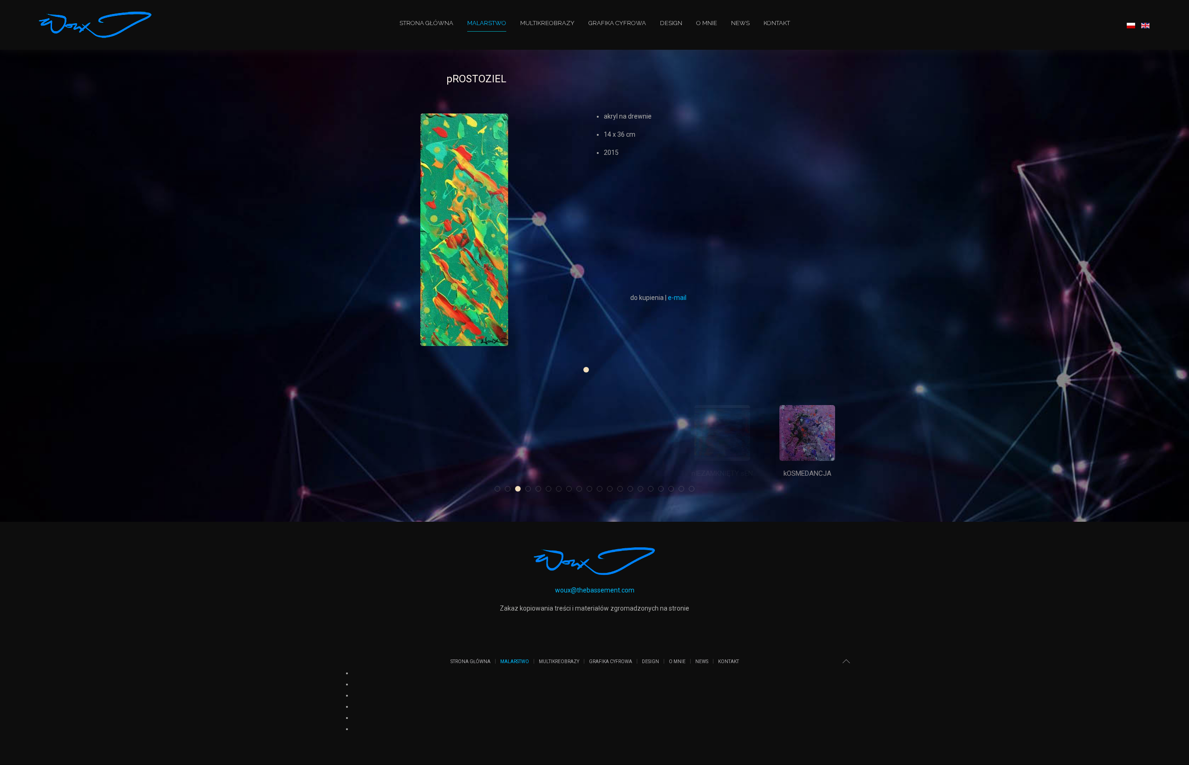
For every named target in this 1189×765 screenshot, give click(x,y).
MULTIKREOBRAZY (547, 23)
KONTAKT (777, 23)
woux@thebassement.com (594, 590)
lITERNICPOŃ (637, 473)
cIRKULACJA (807, 473)
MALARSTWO (486, 23)
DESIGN (671, 23)
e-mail (677, 297)
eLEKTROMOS (381, 473)
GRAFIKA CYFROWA (617, 23)
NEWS (740, 23)
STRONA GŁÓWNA (426, 23)
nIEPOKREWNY (722, 473)
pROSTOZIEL (588, 371)
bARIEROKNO (552, 473)
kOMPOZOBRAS (467, 473)
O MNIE (706, 23)
